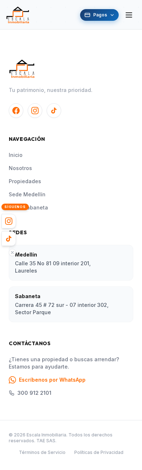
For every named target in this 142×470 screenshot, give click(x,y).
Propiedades (25, 181)
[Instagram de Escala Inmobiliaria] (35, 110)
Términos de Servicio (42, 452)
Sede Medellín (27, 194)
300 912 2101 (34, 393)
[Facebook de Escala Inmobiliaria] (16, 110)
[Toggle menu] (129, 15)
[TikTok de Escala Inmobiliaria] (54, 110)
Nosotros (20, 168)
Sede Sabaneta (28, 207)
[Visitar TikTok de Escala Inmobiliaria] (8, 238)
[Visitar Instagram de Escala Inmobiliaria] (8, 221)
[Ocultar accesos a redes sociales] (12, 252)
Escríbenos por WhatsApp (52, 380)
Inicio (16, 155)
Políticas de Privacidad (98, 452)
